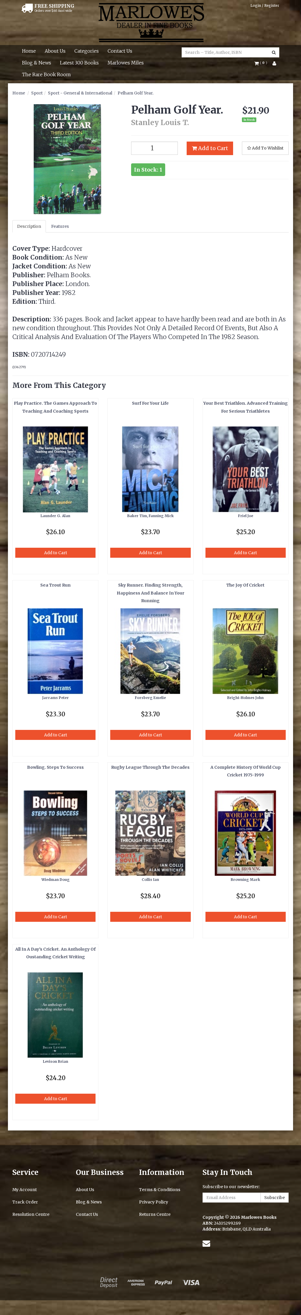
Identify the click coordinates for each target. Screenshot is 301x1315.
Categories (86, 51)
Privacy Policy (153, 1202)
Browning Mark (245, 879)
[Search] (273, 52)
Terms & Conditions (159, 1189)
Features (60, 226)
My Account (24, 1189)
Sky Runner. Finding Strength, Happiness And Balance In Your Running (150, 592)
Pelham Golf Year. (135, 93)
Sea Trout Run (55, 585)
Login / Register (264, 5)
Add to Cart (212, 148)
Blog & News (36, 63)
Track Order (25, 1202)
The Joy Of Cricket (245, 585)
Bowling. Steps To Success (55, 767)
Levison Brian (55, 1061)
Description (29, 226)
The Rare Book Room (46, 74)
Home (29, 51)
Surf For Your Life (150, 403)
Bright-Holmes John (245, 697)
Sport (37, 93)
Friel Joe (245, 516)
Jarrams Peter (55, 697)
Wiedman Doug (55, 879)
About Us (55, 51)
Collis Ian (150, 879)
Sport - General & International (80, 93)
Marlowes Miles (126, 63)
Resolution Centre (30, 1214)
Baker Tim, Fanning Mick (150, 516)
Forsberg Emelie (150, 697)
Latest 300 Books (79, 63)
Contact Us (120, 51)
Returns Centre (154, 1214)
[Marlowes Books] (151, 22)
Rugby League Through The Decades (150, 767)
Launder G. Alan (55, 516)
